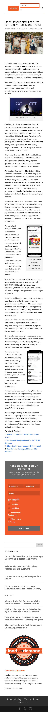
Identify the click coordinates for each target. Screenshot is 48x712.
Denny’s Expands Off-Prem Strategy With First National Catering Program (24, 618)
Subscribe (13, 8)
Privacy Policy (14, 699)
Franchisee (15, 504)
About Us (23, 702)
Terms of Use (31, 699)
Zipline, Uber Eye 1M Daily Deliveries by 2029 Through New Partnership (23, 610)
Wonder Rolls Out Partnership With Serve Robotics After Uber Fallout (22, 602)
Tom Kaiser (11, 29)
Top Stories (38, 29)
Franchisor (15, 508)
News (31, 29)
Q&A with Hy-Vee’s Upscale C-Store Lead (24, 446)
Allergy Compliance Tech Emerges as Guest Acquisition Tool (23, 626)
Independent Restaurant (14, 513)
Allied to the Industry (14, 520)
